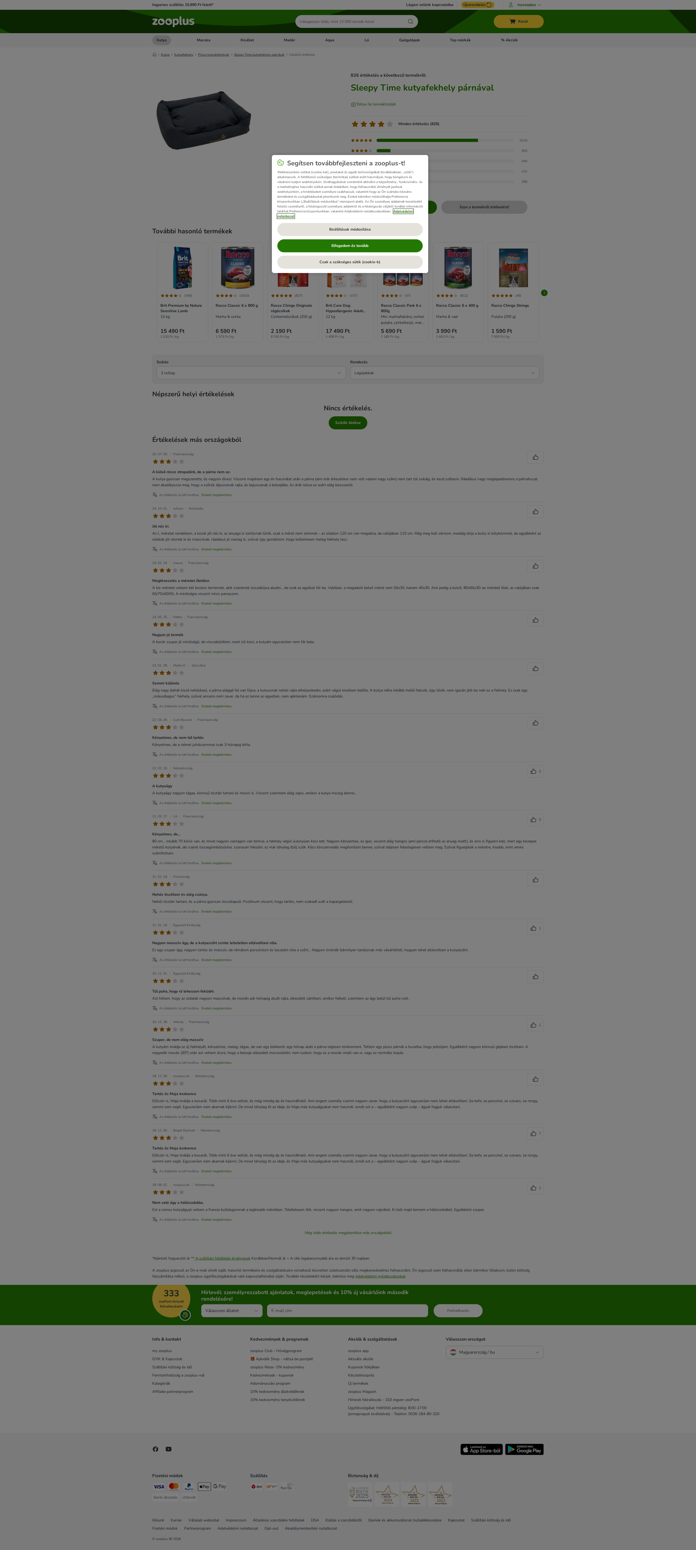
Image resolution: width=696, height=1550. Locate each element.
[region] (350, 214)
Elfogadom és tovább (349, 245)
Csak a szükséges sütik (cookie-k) (349, 262)
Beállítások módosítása (350, 229)
